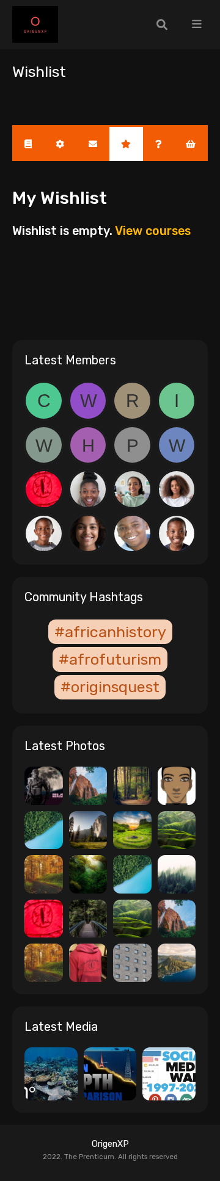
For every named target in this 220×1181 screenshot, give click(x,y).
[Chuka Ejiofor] (177, 534)
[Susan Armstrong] (132, 489)
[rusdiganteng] (132, 400)
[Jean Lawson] (88, 489)
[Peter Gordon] (132, 534)
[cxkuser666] (43, 400)
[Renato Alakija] (43, 534)
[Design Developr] (43, 489)
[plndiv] (132, 445)
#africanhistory (110, 632)
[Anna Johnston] (177, 489)
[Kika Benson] (88, 534)
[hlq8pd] (88, 445)
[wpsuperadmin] (43, 445)
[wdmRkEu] (88, 400)
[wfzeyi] (177, 445)
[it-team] (177, 400)
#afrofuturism (110, 659)
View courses (153, 230)
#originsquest (110, 686)
